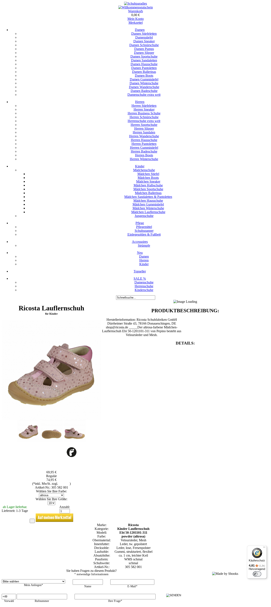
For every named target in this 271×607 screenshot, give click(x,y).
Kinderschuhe (144, 290)
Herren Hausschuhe (144, 140)
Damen (140, 30)
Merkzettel (136, 22)
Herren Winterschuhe (144, 159)
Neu (140, 252)
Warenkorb (135, 11)
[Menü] (264, 548)
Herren (139, 102)
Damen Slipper (144, 52)
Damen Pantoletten (144, 68)
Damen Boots (144, 75)
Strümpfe (144, 245)
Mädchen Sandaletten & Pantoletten (148, 197)
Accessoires (140, 241)
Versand (64, 483)
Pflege (140, 223)
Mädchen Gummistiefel (148, 204)
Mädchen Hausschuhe (148, 200)
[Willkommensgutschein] (135, 7)
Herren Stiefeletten (143, 105)
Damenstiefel (144, 37)
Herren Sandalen (144, 132)
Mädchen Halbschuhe (148, 185)
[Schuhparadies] (135, 3)
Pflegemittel (144, 227)
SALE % (140, 278)
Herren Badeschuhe (144, 151)
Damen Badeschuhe (144, 91)
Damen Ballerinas (144, 72)
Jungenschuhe (144, 216)
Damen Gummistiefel (144, 79)
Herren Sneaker (144, 109)
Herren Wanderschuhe (144, 136)
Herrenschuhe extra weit (144, 121)
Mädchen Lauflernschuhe (148, 212)
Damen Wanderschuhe (144, 87)
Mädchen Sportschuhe (148, 189)
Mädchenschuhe (144, 170)
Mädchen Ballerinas (148, 193)
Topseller (140, 271)
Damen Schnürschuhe (144, 45)
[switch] (257, 573)
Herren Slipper (144, 128)
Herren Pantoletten (143, 144)
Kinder (139, 166)
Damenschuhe (143, 282)
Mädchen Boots (148, 177)
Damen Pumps (144, 49)
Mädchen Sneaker (148, 181)
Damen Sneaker (144, 41)
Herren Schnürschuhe (144, 117)
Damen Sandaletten (144, 60)
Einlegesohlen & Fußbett (144, 234)
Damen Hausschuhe (144, 64)
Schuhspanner (144, 230)
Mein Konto (135, 19)
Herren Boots (144, 155)
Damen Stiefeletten (144, 33)
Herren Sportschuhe (144, 124)
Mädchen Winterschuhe (148, 208)
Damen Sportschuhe (144, 56)
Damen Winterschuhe (144, 83)
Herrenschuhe (144, 286)
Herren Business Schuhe (144, 113)
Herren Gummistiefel (144, 147)
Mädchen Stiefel (148, 174)
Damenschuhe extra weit (143, 94)
